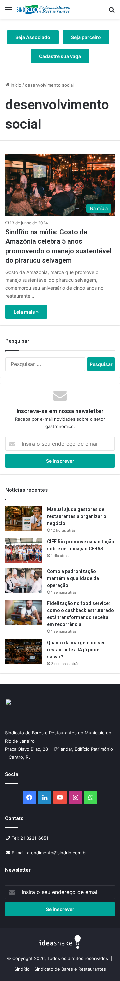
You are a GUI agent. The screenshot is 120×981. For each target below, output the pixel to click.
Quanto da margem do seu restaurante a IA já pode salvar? (76, 649)
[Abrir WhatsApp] (103, 964)
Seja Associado (32, 37)
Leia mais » (26, 312)
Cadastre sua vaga (60, 56)
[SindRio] (43, 9)
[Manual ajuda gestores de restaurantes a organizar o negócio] (23, 518)
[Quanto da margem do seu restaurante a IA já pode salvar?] (23, 651)
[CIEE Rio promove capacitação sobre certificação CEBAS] (23, 550)
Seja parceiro (86, 37)
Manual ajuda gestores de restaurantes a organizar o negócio (76, 516)
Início (15, 85)
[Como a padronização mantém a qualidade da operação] (23, 580)
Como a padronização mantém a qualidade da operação (73, 578)
